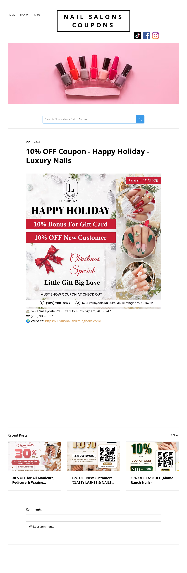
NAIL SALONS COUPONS (93, 21)
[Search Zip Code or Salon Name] (140, 119)
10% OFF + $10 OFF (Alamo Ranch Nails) (152, 480)
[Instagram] (155, 35)
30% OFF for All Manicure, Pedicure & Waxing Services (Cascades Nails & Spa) (34, 480)
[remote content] (93, 369)
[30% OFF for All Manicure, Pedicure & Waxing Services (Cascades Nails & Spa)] (34, 456)
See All (175, 435)
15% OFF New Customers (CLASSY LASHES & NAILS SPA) (92, 480)
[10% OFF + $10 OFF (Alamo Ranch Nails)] (152, 456)
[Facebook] (146, 35)
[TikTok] (137, 35)
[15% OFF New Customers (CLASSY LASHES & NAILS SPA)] (93, 456)
